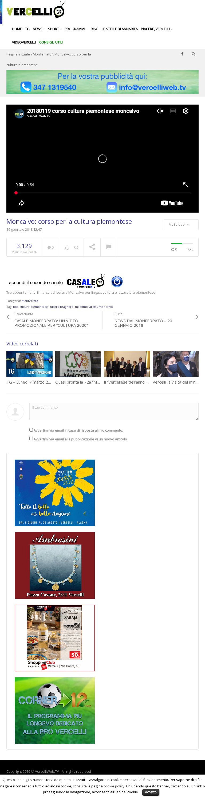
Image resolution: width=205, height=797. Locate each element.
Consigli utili (51, 42)
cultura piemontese (33, 307)
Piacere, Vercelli (156, 28)
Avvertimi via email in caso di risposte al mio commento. (78, 430)
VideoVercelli (24, 42)
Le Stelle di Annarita (120, 28)
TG (27, 28)
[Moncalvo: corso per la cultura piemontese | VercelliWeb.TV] (35, 9)
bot (15, 307)
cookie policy (114, 786)
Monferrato (42, 54)
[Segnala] (108, 247)
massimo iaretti (86, 307)
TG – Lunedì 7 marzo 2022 (30, 382)
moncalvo (106, 307)
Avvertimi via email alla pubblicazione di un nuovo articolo (80, 439)
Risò (94, 28)
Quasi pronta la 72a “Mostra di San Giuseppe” (97, 382)
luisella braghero (61, 307)
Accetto (151, 792)
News (38, 28)
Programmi (75, 28)
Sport (54, 28)
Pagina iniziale (18, 54)
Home (17, 28)
